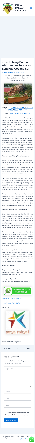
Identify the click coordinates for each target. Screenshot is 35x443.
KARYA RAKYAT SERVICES (20, 8)
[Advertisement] (17, 34)
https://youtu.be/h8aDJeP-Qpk (12, 298)
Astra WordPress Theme (21, 439)
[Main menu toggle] (31, 8)
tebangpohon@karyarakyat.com (20, 113)
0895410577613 (21, 110)
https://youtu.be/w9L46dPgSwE (12, 303)
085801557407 (17, 108)
